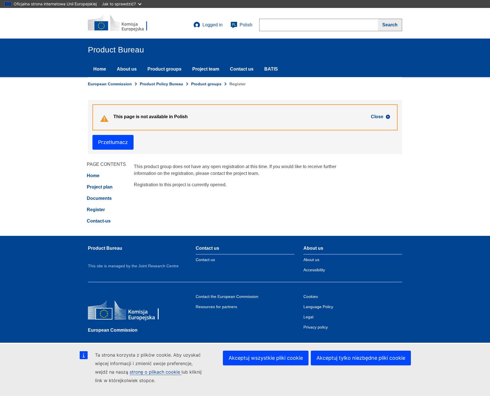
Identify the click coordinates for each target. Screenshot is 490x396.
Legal (308, 317)
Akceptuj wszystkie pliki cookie (266, 358)
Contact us (242, 69)
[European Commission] (129, 311)
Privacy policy (315, 327)
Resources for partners (216, 306)
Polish (242, 24)
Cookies (310, 296)
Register (96, 209)
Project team (205, 69)
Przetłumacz (113, 142)
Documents (99, 198)
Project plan (100, 187)
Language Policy (318, 306)
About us (127, 69)
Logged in (212, 24)
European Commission (110, 84)
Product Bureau (105, 248)
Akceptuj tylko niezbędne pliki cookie (360, 358)
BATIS (271, 69)
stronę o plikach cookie (155, 372)
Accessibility (314, 270)
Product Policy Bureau (161, 84)
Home (99, 69)
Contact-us (99, 221)
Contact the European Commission (227, 296)
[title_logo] (122, 23)
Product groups (164, 69)
